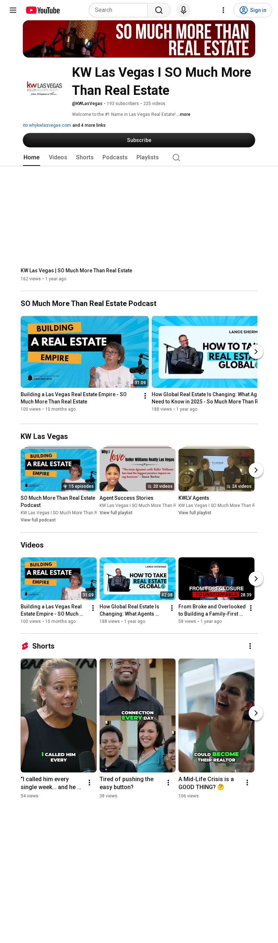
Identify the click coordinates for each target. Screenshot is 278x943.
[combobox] (120, 10)
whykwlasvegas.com (49, 125)
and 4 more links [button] (89, 125)
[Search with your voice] (183, 10)
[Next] (256, 351)
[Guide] (13, 10)
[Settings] (223, 10)
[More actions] (145, 396)
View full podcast (38, 520)
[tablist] (139, 157)
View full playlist (116, 513)
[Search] (158, 10)
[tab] (31, 157)
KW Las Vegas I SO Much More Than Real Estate (69, 513)
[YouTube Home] (42, 10)
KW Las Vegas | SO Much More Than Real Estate (76, 270)
